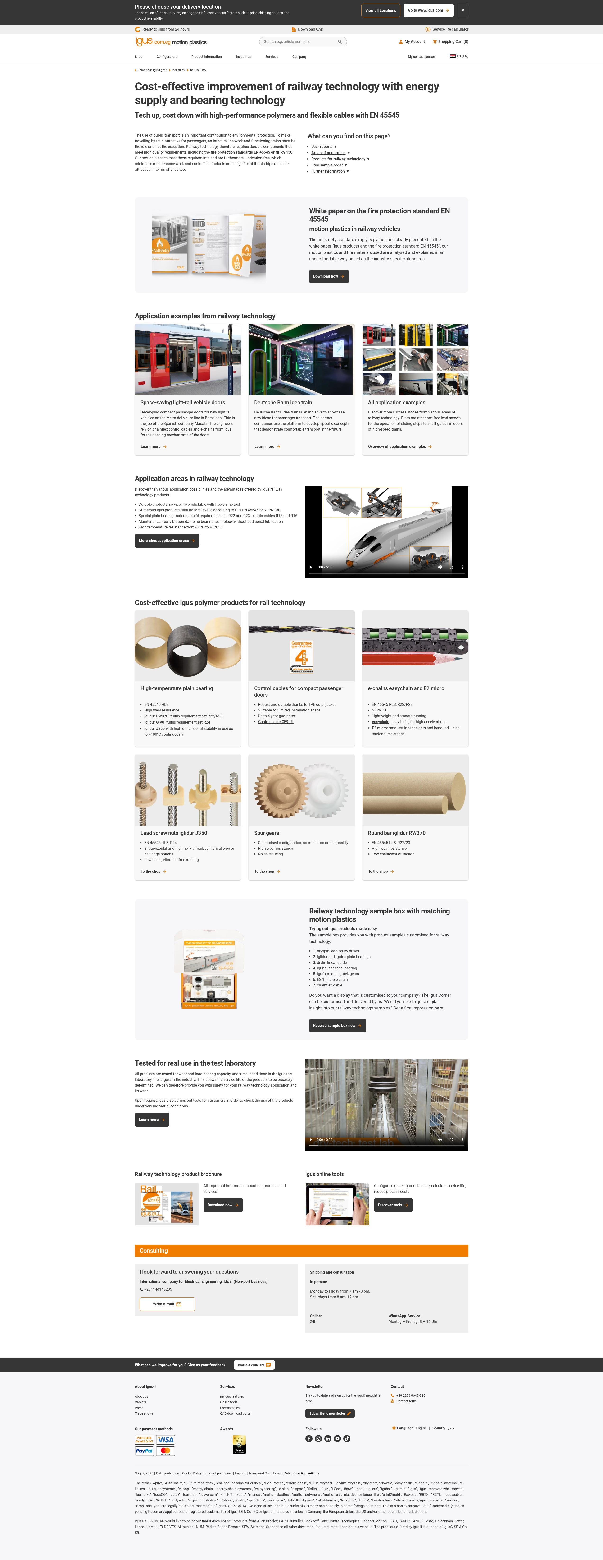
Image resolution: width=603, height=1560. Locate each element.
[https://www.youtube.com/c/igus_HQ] (337, 1438)
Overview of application (397, 446)
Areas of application (328, 153)
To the (150, 871)
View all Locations (380, 10)
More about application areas (164, 540)
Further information (328, 171)
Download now (325, 276)
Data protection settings (301, 1473)
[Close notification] (463, 10)
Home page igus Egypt (152, 70)
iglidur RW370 (156, 716)
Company (299, 57)
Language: (412, 1428)
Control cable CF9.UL (276, 722)
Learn (151, 446)
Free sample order (327, 165)
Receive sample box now (334, 1025)
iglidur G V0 (154, 722)
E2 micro (379, 728)
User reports (321, 146)
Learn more (149, 1119)
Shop (138, 57)
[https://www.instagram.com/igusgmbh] (318, 1438)
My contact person (422, 57)
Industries (243, 57)
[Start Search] (340, 42)
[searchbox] (299, 41)
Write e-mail (163, 1304)
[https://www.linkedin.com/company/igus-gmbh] (327, 1438)
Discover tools (390, 1205)
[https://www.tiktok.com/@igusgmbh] (346, 1438)
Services (271, 57)
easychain (380, 722)
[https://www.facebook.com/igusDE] (309, 1438)
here (439, 1007)
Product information (206, 57)
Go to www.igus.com (425, 10)
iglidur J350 (155, 728)
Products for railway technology (338, 159)
